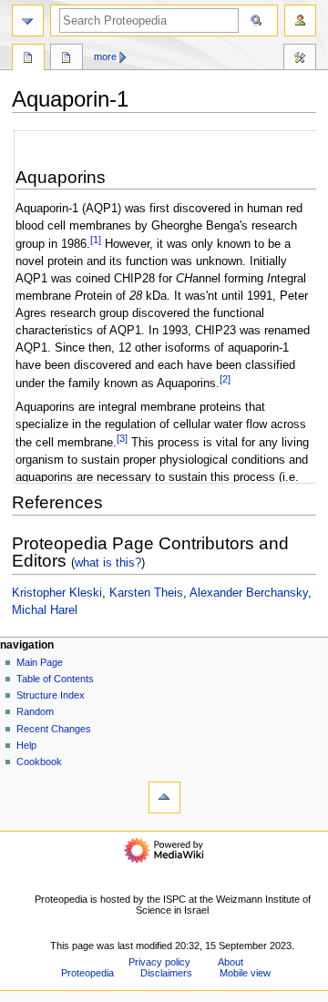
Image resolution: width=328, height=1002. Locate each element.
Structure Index (50, 695)
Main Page (39, 662)
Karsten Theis (146, 593)
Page (28, 59)
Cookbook (39, 761)
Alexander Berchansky (249, 593)
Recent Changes (53, 728)
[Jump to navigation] (28, 20)
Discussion (66, 59)
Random (35, 711)
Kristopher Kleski (57, 593)
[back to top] (164, 797)
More (105, 56)
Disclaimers (166, 972)
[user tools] (300, 20)
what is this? (108, 562)
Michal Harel (44, 610)
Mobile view (245, 972)
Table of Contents (55, 678)
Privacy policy (159, 961)
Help (26, 745)
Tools (299, 59)
